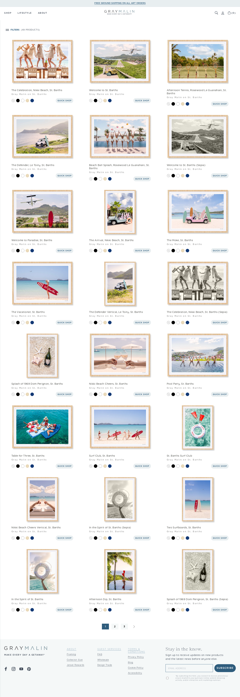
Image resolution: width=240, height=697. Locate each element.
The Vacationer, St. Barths (28, 312)
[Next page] (133, 626)
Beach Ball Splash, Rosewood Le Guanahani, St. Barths (119, 167)
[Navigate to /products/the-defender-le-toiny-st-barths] (42, 137)
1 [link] (105, 626)
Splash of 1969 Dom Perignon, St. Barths (37, 383)
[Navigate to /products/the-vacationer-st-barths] (42, 284)
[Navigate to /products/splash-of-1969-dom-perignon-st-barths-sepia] (197, 571)
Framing (71, 654)
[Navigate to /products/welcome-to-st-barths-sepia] (197, 137)
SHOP (7, 13)
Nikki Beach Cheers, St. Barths (108, 383)
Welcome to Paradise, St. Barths (31, 240)
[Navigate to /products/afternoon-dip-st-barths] (120, 571)
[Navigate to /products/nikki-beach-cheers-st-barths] (120, 356)
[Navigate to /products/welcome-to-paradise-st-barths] (42, 212)
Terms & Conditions (136, 650)
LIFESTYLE (25, 13)
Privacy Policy (136, 657)
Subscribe (225, 668)
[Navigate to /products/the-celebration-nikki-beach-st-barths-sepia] (197, 284)
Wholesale (103, 659)
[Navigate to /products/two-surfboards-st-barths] (197, 499)
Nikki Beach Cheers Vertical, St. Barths (36, 527)
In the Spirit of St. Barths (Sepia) (110, 527)
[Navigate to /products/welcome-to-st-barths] (120, 62)
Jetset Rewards (75, 665)
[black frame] (18, 100)
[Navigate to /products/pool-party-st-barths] (197, 356)
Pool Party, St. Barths (180, 383)
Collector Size (75, 659)
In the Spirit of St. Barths (27, 599)
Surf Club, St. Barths (102, 455)
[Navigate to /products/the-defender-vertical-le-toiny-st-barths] (120, 284)
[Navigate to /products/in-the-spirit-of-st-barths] (42, 571)
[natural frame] (27, 100)
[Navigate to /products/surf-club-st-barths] (120, 427)
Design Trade (104, 665)
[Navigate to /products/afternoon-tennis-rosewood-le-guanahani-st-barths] (197, 62)
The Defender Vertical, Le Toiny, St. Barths (116, 312)
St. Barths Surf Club (179, 455)
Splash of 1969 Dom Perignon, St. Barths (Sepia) (197, 599)
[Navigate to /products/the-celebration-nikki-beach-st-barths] (42, 62)
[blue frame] (32, 100)
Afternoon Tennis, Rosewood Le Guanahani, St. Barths (196, 92)
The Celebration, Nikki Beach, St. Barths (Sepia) (197, 312)
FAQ (99, 654)
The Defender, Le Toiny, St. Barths (32, 165)
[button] (216, 13)
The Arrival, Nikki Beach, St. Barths (111, 240)
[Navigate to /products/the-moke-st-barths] (197, 212)
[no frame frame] (13, 100)
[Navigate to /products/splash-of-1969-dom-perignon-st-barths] (42, 356)
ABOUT (42, 13)
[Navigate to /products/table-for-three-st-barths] (42, 427)
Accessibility (135, 673)
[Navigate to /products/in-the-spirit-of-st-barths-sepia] (120, 499)
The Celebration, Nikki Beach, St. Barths (36, 90)
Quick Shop (64, 100)
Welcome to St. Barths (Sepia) (186, 165)
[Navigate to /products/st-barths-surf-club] (197, 427)
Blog (130, 662)
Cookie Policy (136, 667)
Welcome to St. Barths (103, 90)
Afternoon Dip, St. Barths (105, 599)
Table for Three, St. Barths (27, 455)
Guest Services (109, 649)
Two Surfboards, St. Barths (184, 527)
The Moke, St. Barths (180, 240)
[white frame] (22, 100)
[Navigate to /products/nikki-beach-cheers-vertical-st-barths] (42, 499)
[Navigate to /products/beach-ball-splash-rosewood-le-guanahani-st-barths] (120, 137)
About (71, 649)
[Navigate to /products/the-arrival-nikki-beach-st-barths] (120, 212)
